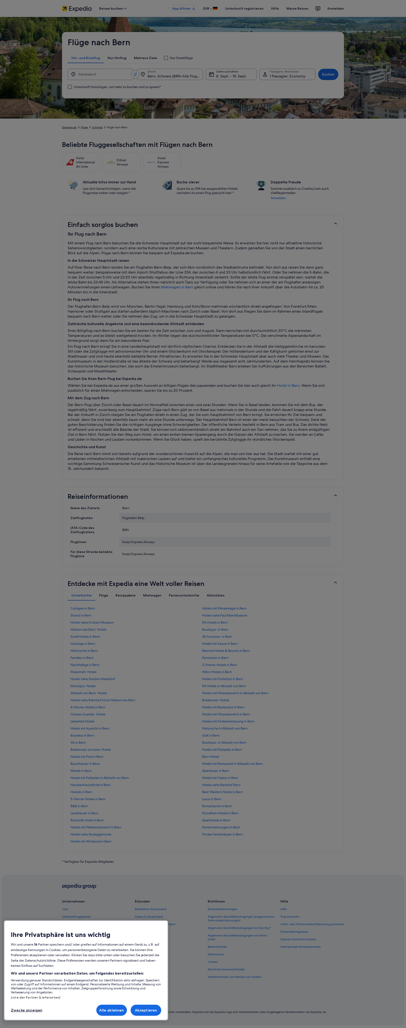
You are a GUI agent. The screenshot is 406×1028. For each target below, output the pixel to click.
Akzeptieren (146, 1010)
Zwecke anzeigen (26, 1010)
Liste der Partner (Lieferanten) (35, 997)
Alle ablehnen (111, 1010)
